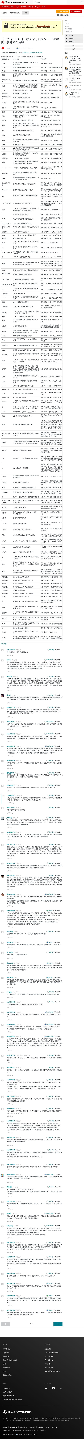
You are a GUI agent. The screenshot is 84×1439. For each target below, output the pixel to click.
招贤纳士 (6, 1353)
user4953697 (11, 721)
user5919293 (11, 1002)
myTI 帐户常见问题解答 (52, 1371)
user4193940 (11, 1012)
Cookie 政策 (13, 1427)
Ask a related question (43, 26)
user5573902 (11, 1080)
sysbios (70, 35)
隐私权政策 (23, 1427)
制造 (4, 1371)
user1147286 (11, 1283)
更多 (26, 13)
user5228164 (11, 1273)
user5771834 (11, 844)
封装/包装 (48, 1364)
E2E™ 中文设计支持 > (8, 7)
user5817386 (11, 1137)
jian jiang (9, 818)
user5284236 (11, 1242)
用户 (82, 2)
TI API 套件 (6, 1388)
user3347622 (11, 1055)
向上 (7, 656)
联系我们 (48, 1349)
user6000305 (11, 1150)
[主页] (15, 2)
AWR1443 (39, 52)
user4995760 (11, 1174)
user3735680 (11, 1164)
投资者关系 (6, 1367)
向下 (12, 656)
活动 (4, 1364)
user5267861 (11, 875)
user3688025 (11, 911)
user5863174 (11, 832)
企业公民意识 (7, 1375)
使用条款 (41, 1427)
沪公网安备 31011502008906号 (28, 1434)
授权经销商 (18, 1399)
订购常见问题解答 (8, 1399)
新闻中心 (6, 1356)
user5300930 (11, 1257)
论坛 (17, 7)
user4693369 (11, 650)
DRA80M (70, 38)
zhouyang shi (11, 894)
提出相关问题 (64, 11)
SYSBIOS (33, 52)
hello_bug (10, 1226)
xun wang (10, 931)
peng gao (10, 992)
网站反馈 (54, 1427)
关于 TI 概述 (6, 1349)
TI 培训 (30, 7)
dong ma (9, 676)
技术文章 (23, 7)
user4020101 (11, 807)
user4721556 (11, 707)
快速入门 (37, 7)
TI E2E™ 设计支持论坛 (52, 1353)
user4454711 (11, 785)
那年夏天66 (10, 773)
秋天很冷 (10, 1187)
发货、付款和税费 (8, 1396)
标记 (73, 45)
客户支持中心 (49, 1360)
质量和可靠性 (49, 1367)
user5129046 (11, 760)
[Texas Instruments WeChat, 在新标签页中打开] (46, 1389)
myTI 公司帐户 (7, 1392)
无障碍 (5, 1427)
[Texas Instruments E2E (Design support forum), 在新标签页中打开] (53, 1389)
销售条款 (32, 1427)
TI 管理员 (7, 48)
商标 (47, 1427)
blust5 (9, 695)
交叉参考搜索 (49, 1356)
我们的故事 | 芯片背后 (10, 1360)
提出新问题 (77, 11)
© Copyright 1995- (10, 1430)
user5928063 (11, 1121)
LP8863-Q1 (71, 41)
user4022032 (11, 863)
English (44, 7)
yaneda (9, 660)
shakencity (10, 942)
